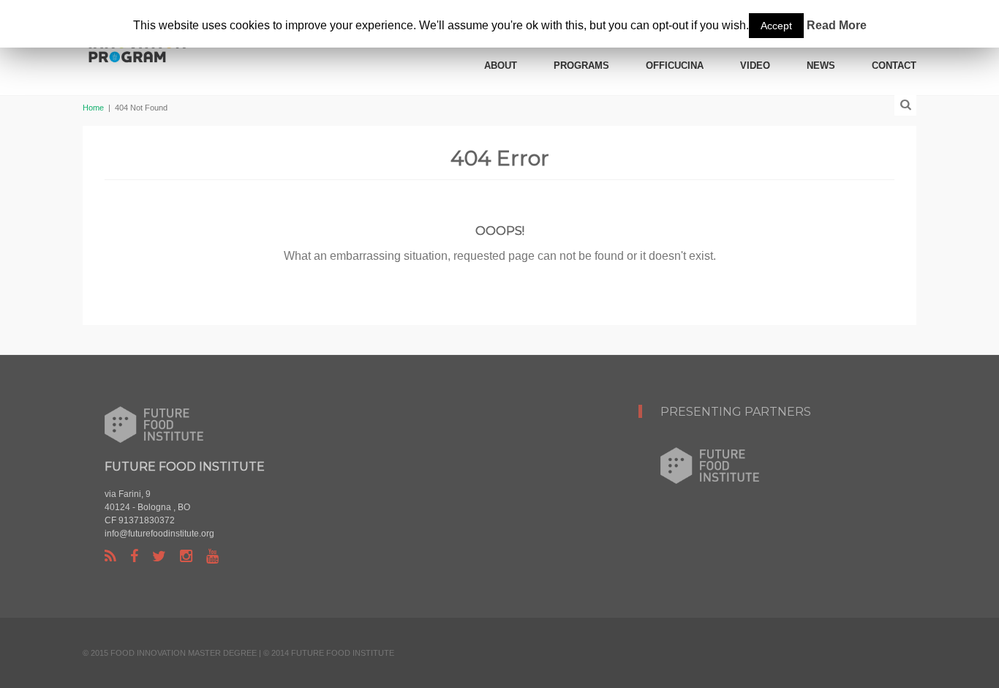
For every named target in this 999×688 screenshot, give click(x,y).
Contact (894, 65)
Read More (837, 25)
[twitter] (159, 556)
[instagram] (186, 556)
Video (755, 65)
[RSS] (110, 556)
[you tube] (212, 556)
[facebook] (134, 556)
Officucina (675, 65)
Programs (581, 65)
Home (93, 107)
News (821, 65)
